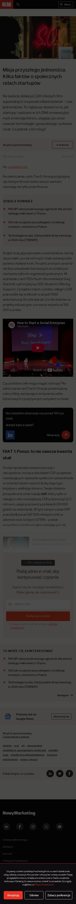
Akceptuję (13, 895)
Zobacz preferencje (58, 895)
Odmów (34, 895)
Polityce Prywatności (43, 885)
